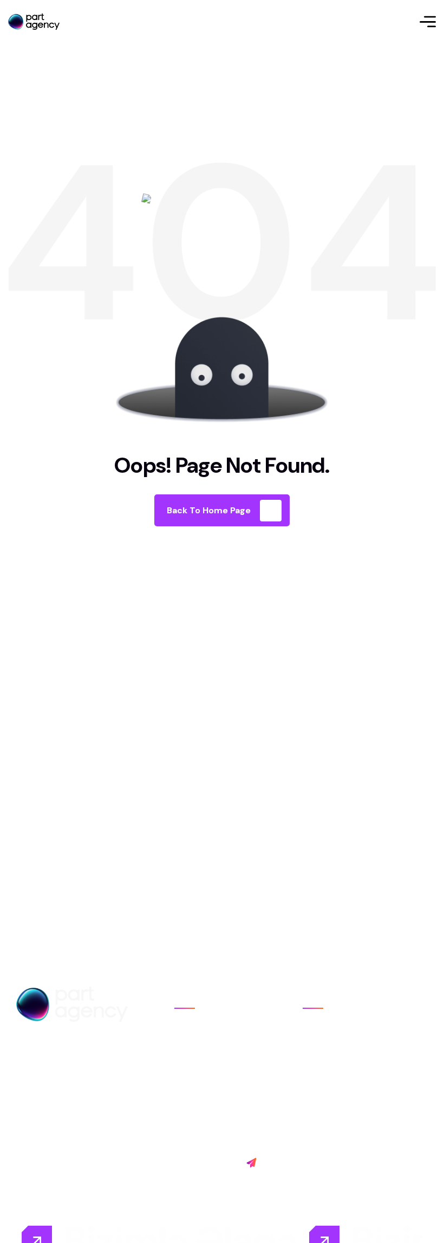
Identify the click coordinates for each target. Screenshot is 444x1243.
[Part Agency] (34, 22)
